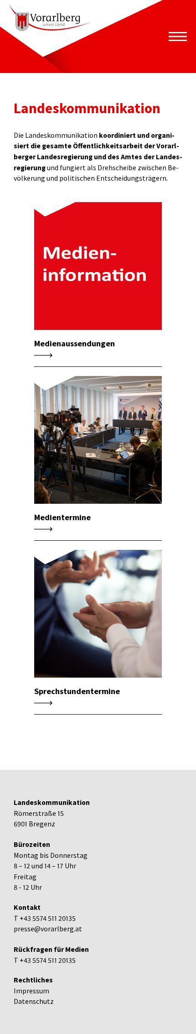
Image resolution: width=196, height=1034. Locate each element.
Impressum (31, 991)
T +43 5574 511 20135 (45, 918)
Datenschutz (34, 1001)
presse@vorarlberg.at (48, 928)
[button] (178, 36)
